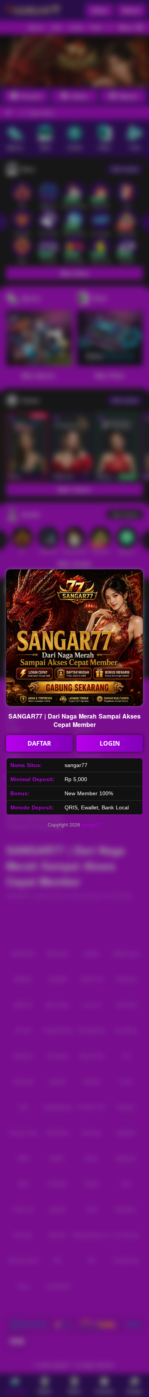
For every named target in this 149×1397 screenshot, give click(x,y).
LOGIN (110, 743)
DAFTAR (39, 743)
